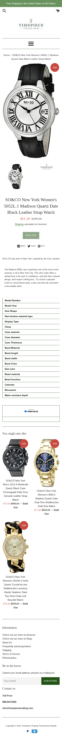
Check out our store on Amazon (18, 634)
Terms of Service (11, 654)
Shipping (19, 224)
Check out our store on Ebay (17, 638)
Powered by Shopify (47, 726)
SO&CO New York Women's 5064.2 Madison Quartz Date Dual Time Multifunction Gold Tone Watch (46, 498)
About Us (7, 642)
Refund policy (9, 657)
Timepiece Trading (30, 726)
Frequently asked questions (16, 646)
